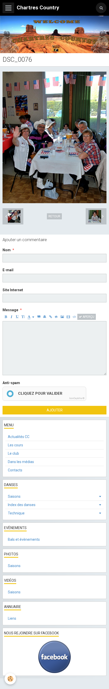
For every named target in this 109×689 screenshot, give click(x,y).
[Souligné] (17, 317)
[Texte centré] (45, 317)
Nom (7, 250)
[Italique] (11, 317)
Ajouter (55, 410)
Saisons (14, 496)
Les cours (15, 445)
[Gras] (6, 317)
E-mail (8, 270)
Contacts (15, 470)
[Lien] (50, 317)
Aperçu (88, 317)
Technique (16, 513)
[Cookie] (10, 678)
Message (10, 310)
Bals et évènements (24, 539)
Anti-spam (11, 383)
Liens (12, 618)
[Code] (74, 317)
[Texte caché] (56, 317)
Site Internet (13, 290)
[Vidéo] (68, 317)
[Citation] (39, 317)
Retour (54, 216)
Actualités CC (18, 437)
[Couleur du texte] (31, 317)
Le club (13, 453)
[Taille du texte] (23, 317)
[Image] (62, 317)
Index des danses (21, 505)
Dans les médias (21, 462)
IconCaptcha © (76, 398)
